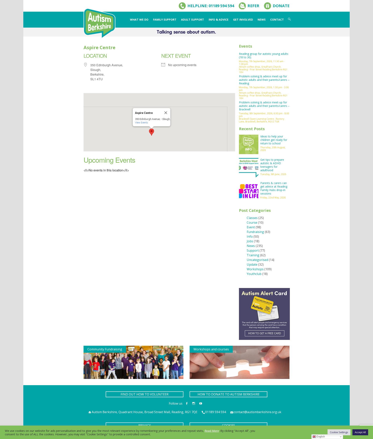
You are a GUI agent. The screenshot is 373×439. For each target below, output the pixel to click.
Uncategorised (257, 260)
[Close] (165, 112)
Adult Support (192, 19)
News (262, 19)
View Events (141, 122)
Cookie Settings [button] (339, 432)
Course (252, 222)
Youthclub (254, 274)
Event (251, 227)
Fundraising (255, 232)
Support (253, 250)
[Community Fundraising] (133, 362)
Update (252, 264)
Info (250, 236)
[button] (151, 132)
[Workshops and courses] (239, 362)
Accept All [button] (360, 432)
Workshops (255, 269)
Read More (212, 430)
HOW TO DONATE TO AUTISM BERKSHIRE (229, 394)
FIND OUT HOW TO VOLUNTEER (144, 394)
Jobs (250, 241)
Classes (252, 218)
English (320, 436)
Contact (277, 19)
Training (253, 255)
